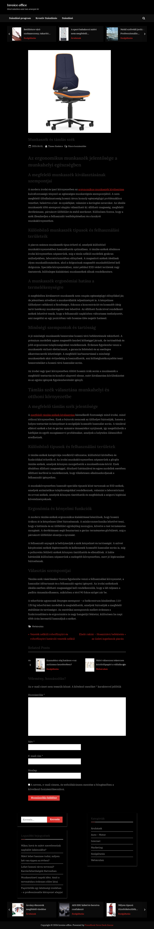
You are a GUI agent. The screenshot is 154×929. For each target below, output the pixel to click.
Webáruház (37, 626)
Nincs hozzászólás (77, 146)
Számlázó (67, 18)
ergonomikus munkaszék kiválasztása (101, 189)
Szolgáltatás (81, 37)
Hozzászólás (36, 695)
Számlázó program (20, 18)
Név (31, 741)
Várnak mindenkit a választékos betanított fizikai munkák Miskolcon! (134, 32)
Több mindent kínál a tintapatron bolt (134, 907)
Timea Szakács (55, 146)
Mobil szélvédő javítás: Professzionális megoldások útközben (87, 32)
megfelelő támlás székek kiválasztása (53, 415)
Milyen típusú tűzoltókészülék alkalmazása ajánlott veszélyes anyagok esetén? (88, 907)
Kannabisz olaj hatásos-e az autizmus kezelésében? (59, 662)
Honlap (32, 770)
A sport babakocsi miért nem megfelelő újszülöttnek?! (38, 32)
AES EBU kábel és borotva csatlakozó (41, 907)
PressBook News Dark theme (99, 925)
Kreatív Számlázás (46, 18)
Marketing (97, 847)
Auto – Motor (98, 834)
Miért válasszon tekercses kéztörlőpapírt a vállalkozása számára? (109, 663)
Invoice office (17, 5)
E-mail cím (35, 756)
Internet (95, 840)
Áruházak (30, 37)
